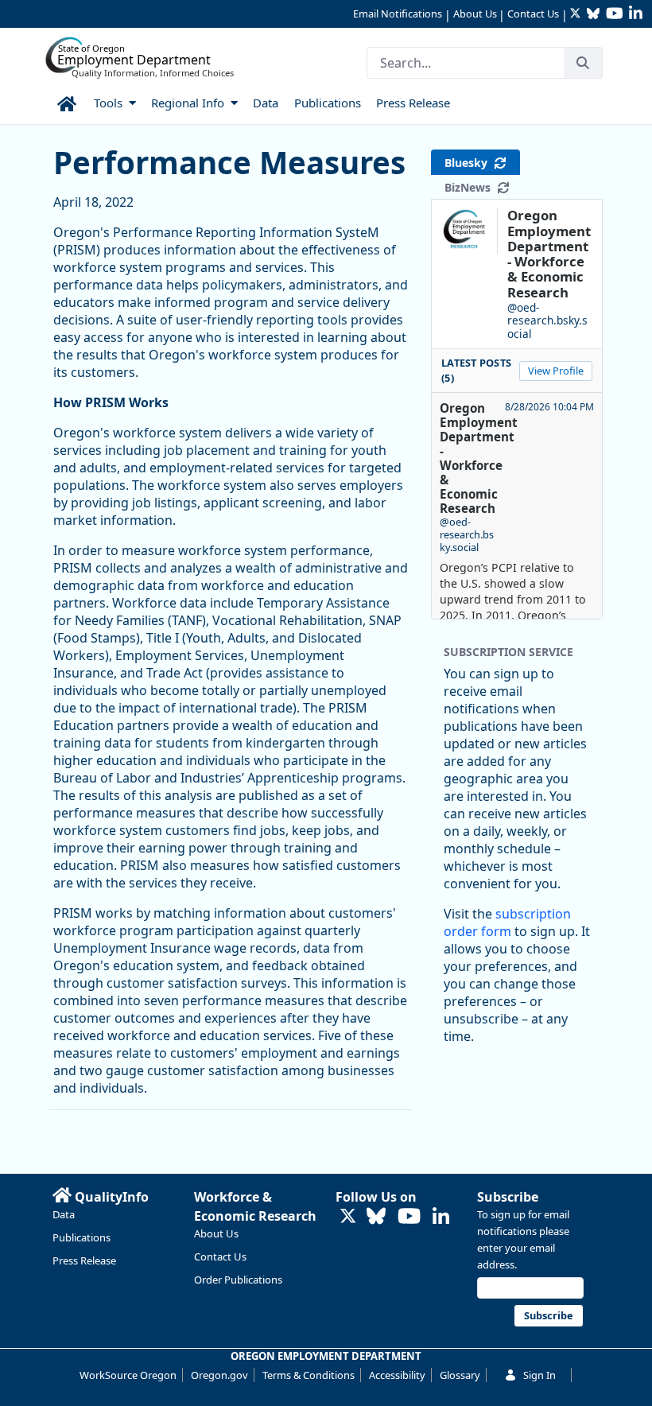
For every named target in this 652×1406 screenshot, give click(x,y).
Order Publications (238, 1279)
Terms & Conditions (308, 1375)
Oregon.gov (219, 1375)
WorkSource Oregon (128, 1375)
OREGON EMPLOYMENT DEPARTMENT (326, 1356)
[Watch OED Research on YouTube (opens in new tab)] (409, 1217)
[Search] (583, 63)
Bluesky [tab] (469, 162)
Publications (81, 1237)
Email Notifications (397, 13)
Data (63, 1214)
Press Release (84, 1260)
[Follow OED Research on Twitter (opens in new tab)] (348, 1217)
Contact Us (533, 13)
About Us (475, 13)
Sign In (539, 1375)
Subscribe (507, 1197)
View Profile (556, 370)
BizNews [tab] (470, 187)
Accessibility (397, 1375)
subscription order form (507, 922)
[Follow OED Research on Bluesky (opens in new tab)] (376, 1217)
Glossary (460, 1375)
